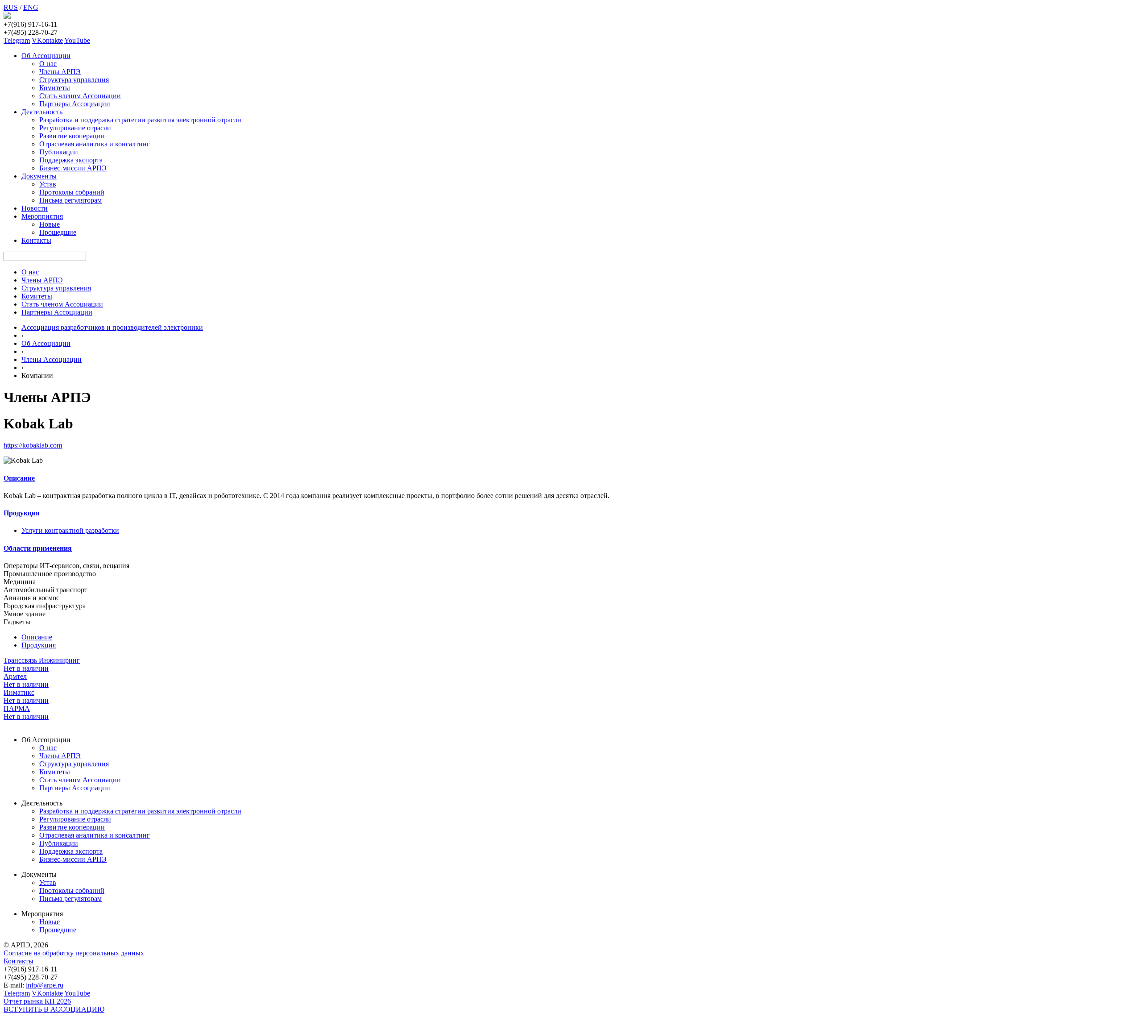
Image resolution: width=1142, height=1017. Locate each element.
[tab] (571, 478)
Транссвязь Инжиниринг (42, 660)
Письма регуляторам (70, 200)
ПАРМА (17, 708)
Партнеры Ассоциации (74, 104)
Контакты (36, 240)
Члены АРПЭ (60, 71)
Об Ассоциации (45, 55)
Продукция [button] (22, 513)
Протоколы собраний (71, 192)
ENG (30, 7)
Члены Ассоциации (51, 359)
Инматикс (19, 692)
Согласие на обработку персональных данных (74, 953)
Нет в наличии (26, 668)
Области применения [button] (38, 548)
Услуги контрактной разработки (70, 530)
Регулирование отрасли (75, 128)
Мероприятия (42, 216)
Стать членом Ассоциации (80, 96)
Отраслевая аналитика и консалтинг (94, 144)
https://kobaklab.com (33, 445)
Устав (47, 184)
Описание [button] (19, 478)
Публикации (58, 152)
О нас (48, 63)
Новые (49, 224)
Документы (39, 176)
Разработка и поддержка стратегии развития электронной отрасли (140, 120)
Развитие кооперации (72, 136)
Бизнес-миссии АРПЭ (73, 168)
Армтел (15, 676)
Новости (34, 208)
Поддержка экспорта (71, 160)
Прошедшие (57, 232)
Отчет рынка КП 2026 (37, 1001)
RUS (11, 7)
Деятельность (41, 112)
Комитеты (54, 87)
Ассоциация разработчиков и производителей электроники (112, 327)
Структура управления (74, 79)
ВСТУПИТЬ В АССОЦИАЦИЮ (54, 1009)
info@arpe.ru (44, 985)
